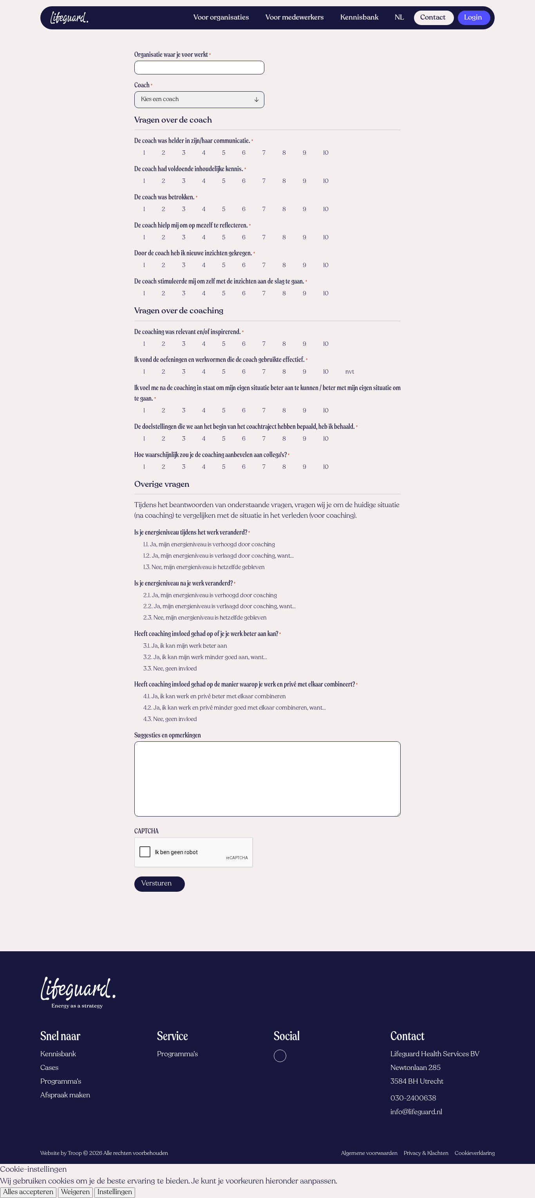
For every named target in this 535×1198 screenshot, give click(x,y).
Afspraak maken (65, 1095)
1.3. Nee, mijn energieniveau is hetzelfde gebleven (204, 568)
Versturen (156, 883)
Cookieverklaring (475, 1153)
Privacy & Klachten (426, 1153)
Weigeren (75, 1192)
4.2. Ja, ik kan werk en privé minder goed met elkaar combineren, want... (234, 708)
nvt (349, 372)
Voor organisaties (221, 18)
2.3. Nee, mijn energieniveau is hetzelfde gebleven (205, 618)
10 (326, 153)
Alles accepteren (28, 1192)
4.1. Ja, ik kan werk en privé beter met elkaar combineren (214, 697)
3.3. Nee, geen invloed (170, 669)
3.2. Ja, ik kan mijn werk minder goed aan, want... (205, 658)
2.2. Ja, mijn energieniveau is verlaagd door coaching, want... (219, 607)
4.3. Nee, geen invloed (170, 720)
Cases (49, 1068)
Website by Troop (61, 1153)
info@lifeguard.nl (416, 1112)
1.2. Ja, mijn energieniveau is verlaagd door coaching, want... (218, 556)
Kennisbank (359, 18)
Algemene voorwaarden (369, 1153)
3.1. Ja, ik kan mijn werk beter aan (185, 646)
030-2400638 (413, 1098)
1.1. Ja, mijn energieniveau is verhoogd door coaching (209, 545)
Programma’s (60, 1082)
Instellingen (115, 1192)
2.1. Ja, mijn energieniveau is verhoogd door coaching (210, 596)
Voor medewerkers (295, 18)
